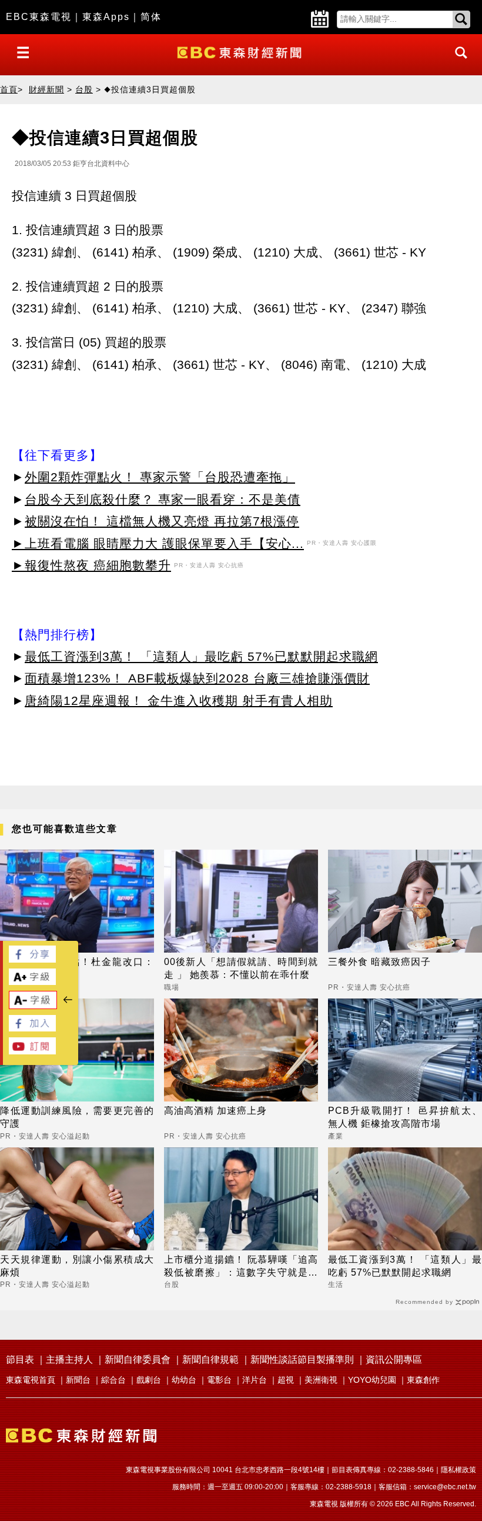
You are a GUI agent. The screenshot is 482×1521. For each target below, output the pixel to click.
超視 (285, 1379)
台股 (84, 89)
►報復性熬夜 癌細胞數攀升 (91, 565)
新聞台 (78, 1379)
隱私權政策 (458, 1470)
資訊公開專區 (394, 1359)
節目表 (20, 1359)
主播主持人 (69, 1359)
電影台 (219, 1379)
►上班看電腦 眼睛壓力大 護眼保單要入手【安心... (158, 543)
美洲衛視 (320, 1379)
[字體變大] (32, 982)
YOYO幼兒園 (372, 1379)
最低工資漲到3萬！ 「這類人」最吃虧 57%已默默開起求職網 (201, 656)
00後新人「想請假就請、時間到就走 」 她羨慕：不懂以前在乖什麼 (241, 968)
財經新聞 (46, 89)
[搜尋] (458, 63)
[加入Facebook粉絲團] (32, 1028)
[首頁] (240, 51)
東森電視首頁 (30, 1379)
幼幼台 (184, 1379)
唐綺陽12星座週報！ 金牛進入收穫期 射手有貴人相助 (179, 700)
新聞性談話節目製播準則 (302, 1359)
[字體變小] (33, 1006)
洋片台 (254, 1379)
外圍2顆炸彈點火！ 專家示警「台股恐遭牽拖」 (160, 477)
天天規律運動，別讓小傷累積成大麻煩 (77, 1265)
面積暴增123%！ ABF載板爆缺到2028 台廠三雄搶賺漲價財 (197, 678)
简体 (151, 17)
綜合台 (113, 1379)
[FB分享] (32, 959)
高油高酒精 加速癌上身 (215, 1111)
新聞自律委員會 (137, 1359)
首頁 (9, 89)
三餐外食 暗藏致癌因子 (379, 962)
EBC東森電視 (39, 17)
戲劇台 (148, 1379)
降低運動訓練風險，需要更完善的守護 (77, 1117)
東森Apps (106, 17)
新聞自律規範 (210, 1359)
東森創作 (423, 1379)
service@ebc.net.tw (445, 1487)
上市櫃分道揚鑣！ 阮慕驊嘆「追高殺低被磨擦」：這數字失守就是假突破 (241, 1267)
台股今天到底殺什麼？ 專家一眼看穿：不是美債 (162, 499)
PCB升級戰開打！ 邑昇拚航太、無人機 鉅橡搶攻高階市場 (405, 1117)
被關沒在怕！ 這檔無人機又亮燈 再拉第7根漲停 (162, 521)
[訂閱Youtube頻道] (32, 1051)
